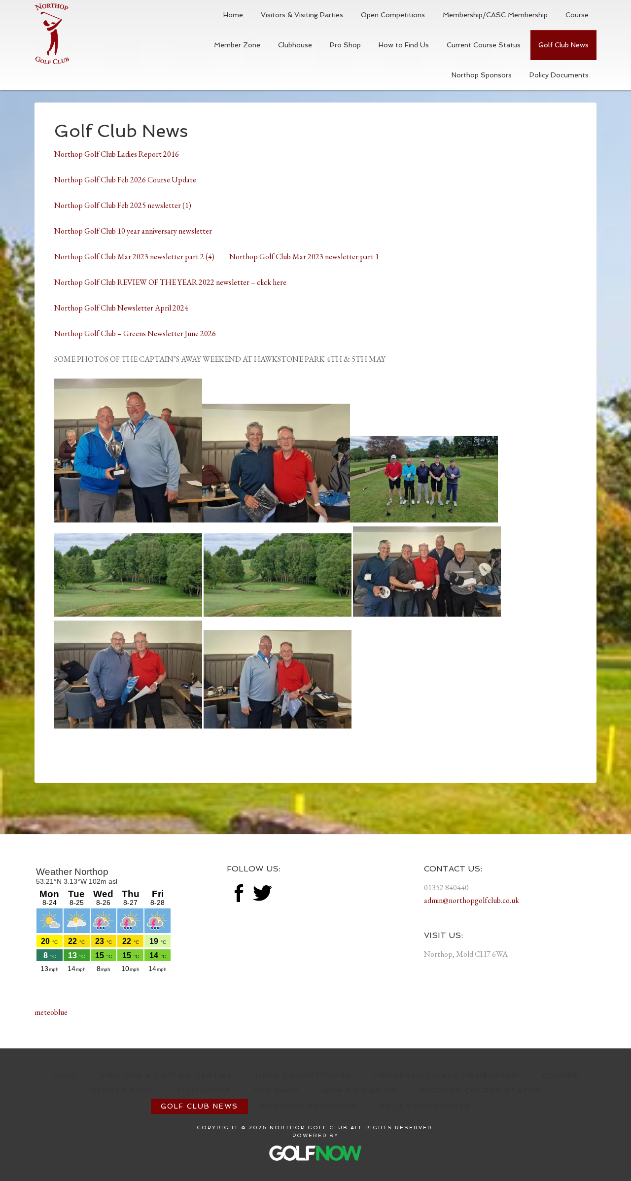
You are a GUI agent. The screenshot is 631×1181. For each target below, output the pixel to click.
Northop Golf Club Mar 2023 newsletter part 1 (304, 256)
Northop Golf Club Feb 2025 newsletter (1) (122, 205)
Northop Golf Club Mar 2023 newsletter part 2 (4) (141, 256)
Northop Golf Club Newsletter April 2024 (121, 308)
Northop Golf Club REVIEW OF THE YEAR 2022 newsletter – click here (171, 282)
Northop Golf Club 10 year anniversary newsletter (133, 231)
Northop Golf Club (52, 33)
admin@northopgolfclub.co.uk (471, 900)
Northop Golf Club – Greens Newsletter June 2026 (135, 333)
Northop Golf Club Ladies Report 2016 (116, 154)
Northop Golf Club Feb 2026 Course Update (125, 179)
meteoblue (51, 1012)
